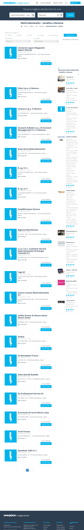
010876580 (23, 362)
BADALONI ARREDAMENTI (72, 281)
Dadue (21, 336)
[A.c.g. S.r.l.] (11, 173)
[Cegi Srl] (11, 277)
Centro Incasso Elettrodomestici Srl (33, 293)
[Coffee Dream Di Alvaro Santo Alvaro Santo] (11, 320)
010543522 (23, 197)
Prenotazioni (54, 35)
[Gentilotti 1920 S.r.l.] (11, 455)
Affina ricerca (70, 35)
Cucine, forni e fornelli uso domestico (71, 202)
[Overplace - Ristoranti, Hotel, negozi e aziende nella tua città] (16, 3)
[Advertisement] (28, 76)
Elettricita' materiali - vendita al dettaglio (71, 127)
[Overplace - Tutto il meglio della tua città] (37, 2)
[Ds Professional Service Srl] (11, 398)
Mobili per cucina (72, 208)
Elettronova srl (70, 242)
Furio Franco (24, 431)
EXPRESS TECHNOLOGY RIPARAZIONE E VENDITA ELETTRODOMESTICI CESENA (72, 137)
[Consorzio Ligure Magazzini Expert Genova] (11, 53)
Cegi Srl (21, 272)
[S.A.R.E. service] (61, 302)
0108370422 (23, 324)
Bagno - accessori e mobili (69, 197)
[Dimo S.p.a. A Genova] (11, 93)
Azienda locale (7, 525)
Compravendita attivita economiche (72, 178)
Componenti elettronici (72, 255)
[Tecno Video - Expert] (61, 89)
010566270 (23, 400)
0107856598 (23, 280)
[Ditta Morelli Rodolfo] (11, 380)
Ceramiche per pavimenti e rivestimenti (69, 111)
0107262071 (23, 96)
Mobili (72, 288)
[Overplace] (21, 26)
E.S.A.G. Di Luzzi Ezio (72, 107)
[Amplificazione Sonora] (11, 214)
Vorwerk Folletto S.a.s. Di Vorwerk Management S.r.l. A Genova (34, 128)
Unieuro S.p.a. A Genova (29, 108)
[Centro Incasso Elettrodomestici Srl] (11, 298)
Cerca (70, 15)
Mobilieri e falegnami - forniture (70, 212)
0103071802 (23, 260)
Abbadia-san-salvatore (28, 526)
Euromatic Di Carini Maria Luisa (33, 412)
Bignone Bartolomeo (28, 229)
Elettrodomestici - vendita (24, 52)
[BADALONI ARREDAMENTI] (61, 282)
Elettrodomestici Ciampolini (72, 231)
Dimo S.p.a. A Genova (28, 88)
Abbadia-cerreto (27, 525)
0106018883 (23, 115)
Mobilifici (76, 224)
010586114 (23, 438)
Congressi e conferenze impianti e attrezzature (72, 181)
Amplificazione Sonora (29, 209)
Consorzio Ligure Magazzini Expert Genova (31, 48)
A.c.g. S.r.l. (23, 168)
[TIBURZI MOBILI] (61, 192)
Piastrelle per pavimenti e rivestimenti (71, 123)
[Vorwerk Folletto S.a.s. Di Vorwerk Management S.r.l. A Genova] (11, 133)
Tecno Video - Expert (72, 88)
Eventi (20, 35)
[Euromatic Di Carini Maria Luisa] (11, 417)
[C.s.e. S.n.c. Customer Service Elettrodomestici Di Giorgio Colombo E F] (11, 254)
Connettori (71, 150)
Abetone (33, 528)
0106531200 (23, 156)
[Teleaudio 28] (61, 78)
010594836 (23, 217)
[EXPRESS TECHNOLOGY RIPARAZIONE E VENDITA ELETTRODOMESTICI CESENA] (61, 138)
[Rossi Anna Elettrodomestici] (11, 154)
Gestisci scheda (46, 63)
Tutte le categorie (45, 3)
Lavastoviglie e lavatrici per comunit (72, 163)
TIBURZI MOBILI (70, 190)
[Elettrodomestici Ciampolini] (61, 232)
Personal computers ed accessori (70, 171)
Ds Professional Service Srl (30, 393)
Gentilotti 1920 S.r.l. (27, 450)
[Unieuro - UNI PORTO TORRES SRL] (61, 271)
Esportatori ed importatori (72, 157)
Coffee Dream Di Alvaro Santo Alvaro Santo (32, 316)
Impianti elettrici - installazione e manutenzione (71, 160)
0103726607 (23, 457)
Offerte (9, 35)
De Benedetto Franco (28, 355)
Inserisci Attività (46, 525)
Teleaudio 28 (69, 77)
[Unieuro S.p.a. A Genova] (11, 114)
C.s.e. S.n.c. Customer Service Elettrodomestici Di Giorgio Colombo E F (32, 250)
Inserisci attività (58, 3)
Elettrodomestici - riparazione (72, 152)
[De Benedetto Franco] (11, 361)
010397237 (23, 343)
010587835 (23, 137)
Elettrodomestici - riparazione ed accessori (70, 304)
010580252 (23, 236)
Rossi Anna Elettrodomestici (31, 149)
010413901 (23, 303)
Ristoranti (19, 526)
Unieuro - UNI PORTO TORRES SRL (72, 270)
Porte (71, 215)
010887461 (23, 176)
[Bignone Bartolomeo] (11, 235)
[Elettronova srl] (61, 244)
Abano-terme (35, 525)
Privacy (71, 528)
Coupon (42, 35)
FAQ (66, 3)
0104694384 (23, 58)
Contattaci (45, 527)
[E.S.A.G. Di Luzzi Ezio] (61, 109)
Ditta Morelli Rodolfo (28, 374)
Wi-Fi (30, 35)
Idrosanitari (73, 118)
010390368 (23, 419)
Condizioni (72, 526)
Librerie (72, 207)
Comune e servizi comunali (10, 526)
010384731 (23, 381)
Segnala (45, 529)
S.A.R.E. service (70, 300)
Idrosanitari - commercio (72, 119)
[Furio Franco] (11, 436)
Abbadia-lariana (27, 528)
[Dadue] (11, 342)
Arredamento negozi (69, 193)
